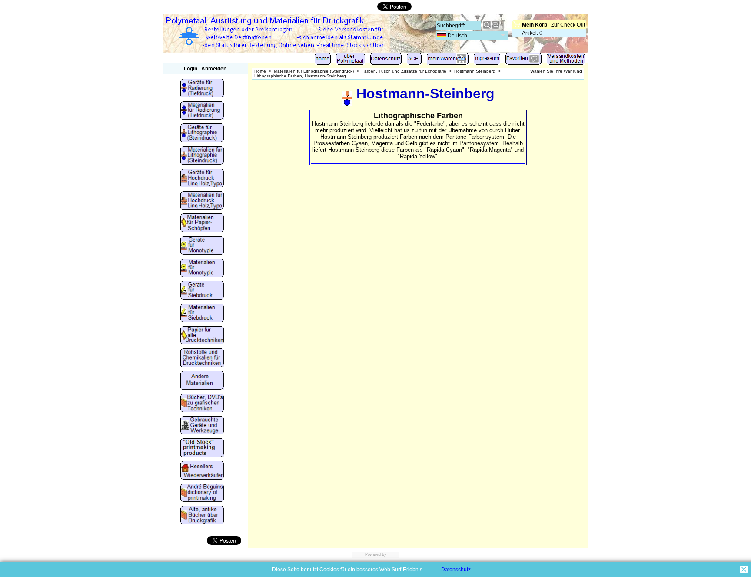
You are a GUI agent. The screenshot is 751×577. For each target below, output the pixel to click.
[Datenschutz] (386, 61)
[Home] (323, 61)
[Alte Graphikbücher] (202, 516)
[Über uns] (350, 61)
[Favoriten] (523, 61)
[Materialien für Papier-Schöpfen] (202, 223)
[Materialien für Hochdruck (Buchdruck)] (202, 201)
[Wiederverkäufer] (202, 471)
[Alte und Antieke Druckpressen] (202, 426)
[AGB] (414, 61)
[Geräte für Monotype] (202, 246)
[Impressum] (487, 61)
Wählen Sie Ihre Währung (556, 71)
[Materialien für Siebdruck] (202, 314)
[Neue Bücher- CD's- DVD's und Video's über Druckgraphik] (202, 404)
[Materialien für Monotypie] (202, 269)
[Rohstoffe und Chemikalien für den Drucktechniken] (202, 358)
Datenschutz (456, 570)
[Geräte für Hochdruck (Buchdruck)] (202, 179)
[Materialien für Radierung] (202, 111)
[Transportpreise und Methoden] (566, 61)
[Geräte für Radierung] (202, 89)
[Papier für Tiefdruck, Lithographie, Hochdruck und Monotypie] (202, 336)
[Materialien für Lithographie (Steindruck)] (202, 156)
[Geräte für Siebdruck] (202, 291)
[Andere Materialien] (202, 381)
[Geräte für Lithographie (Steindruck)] (202, 133)
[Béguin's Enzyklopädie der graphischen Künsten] (202, 494)
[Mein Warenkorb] (448, 61)
